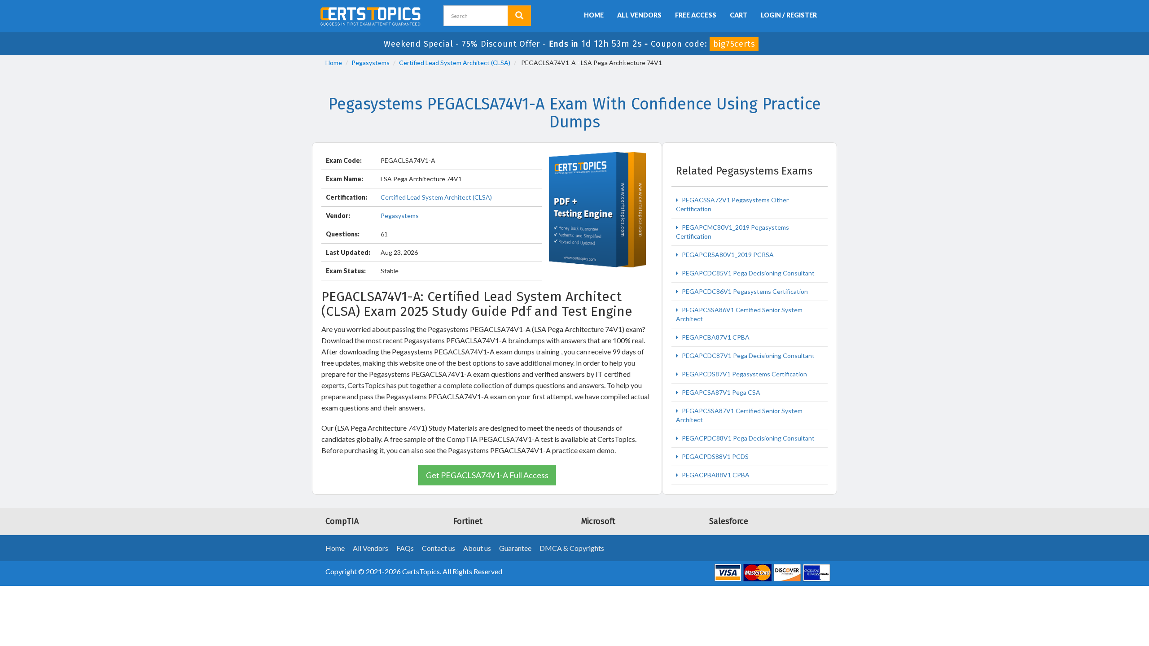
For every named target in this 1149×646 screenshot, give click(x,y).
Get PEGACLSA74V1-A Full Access (487, 475)
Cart (738, 15)
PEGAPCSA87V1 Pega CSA (720, 392)
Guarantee (515, 548)
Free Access (695, 15)
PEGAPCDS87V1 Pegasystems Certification (743, 374)
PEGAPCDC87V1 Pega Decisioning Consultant (747, 355)
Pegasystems (370, 62)
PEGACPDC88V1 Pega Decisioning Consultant (747, 438)
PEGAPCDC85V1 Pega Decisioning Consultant (747, 273)
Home (594, 15)
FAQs (405, 548)
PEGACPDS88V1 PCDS (714, 456)
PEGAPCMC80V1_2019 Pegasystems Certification (732, 231)
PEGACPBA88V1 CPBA (715, 475)
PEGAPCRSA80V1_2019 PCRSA (727, 254)
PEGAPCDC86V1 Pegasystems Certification (744, 291)
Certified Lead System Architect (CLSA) (454, 62)
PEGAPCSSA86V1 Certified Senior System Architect (739, 314)
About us (477, 548)
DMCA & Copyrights (571, 548)
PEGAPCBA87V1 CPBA (715, 337)
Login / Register (789, 15)
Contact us (438, 548)
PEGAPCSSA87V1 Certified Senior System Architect (739, 415)
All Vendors (639, 15)
